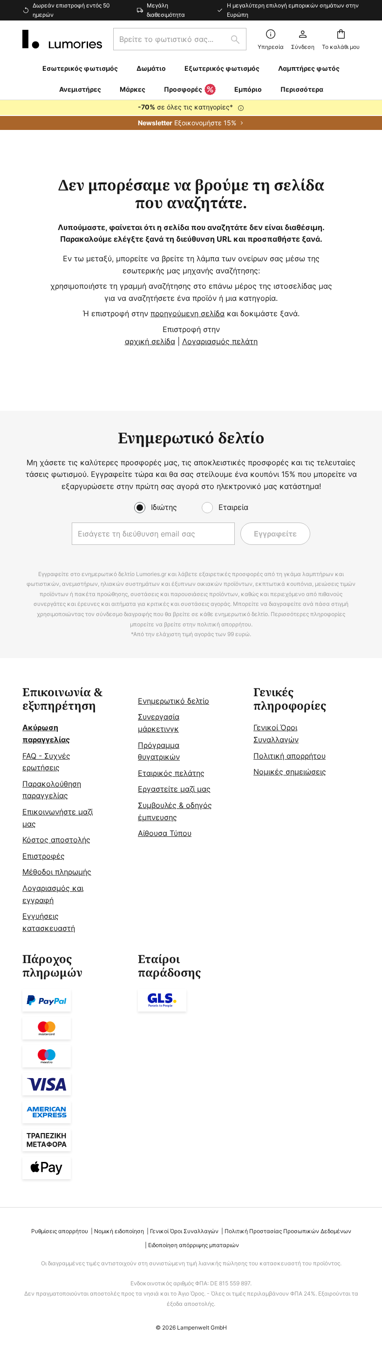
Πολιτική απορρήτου (289, 756)
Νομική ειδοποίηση (119, 1231)
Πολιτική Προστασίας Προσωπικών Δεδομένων (288, 1231)
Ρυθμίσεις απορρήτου (59, 1231)
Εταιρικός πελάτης (171, 773)
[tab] (75, 810)
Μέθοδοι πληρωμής (56, 872)
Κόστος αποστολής (56, 840)
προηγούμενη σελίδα (187, 313)
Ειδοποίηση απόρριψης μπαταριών (193, 1245)
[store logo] (62, 39)
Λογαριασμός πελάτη (220, 341)
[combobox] (180, 39)
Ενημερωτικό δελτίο (173, 701)
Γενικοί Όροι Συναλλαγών (184, 1231)
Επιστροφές (43, 856)
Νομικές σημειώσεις (289, 772)
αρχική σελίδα (150, 341)
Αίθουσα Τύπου (164, 833)
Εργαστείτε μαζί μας (174, 789)
